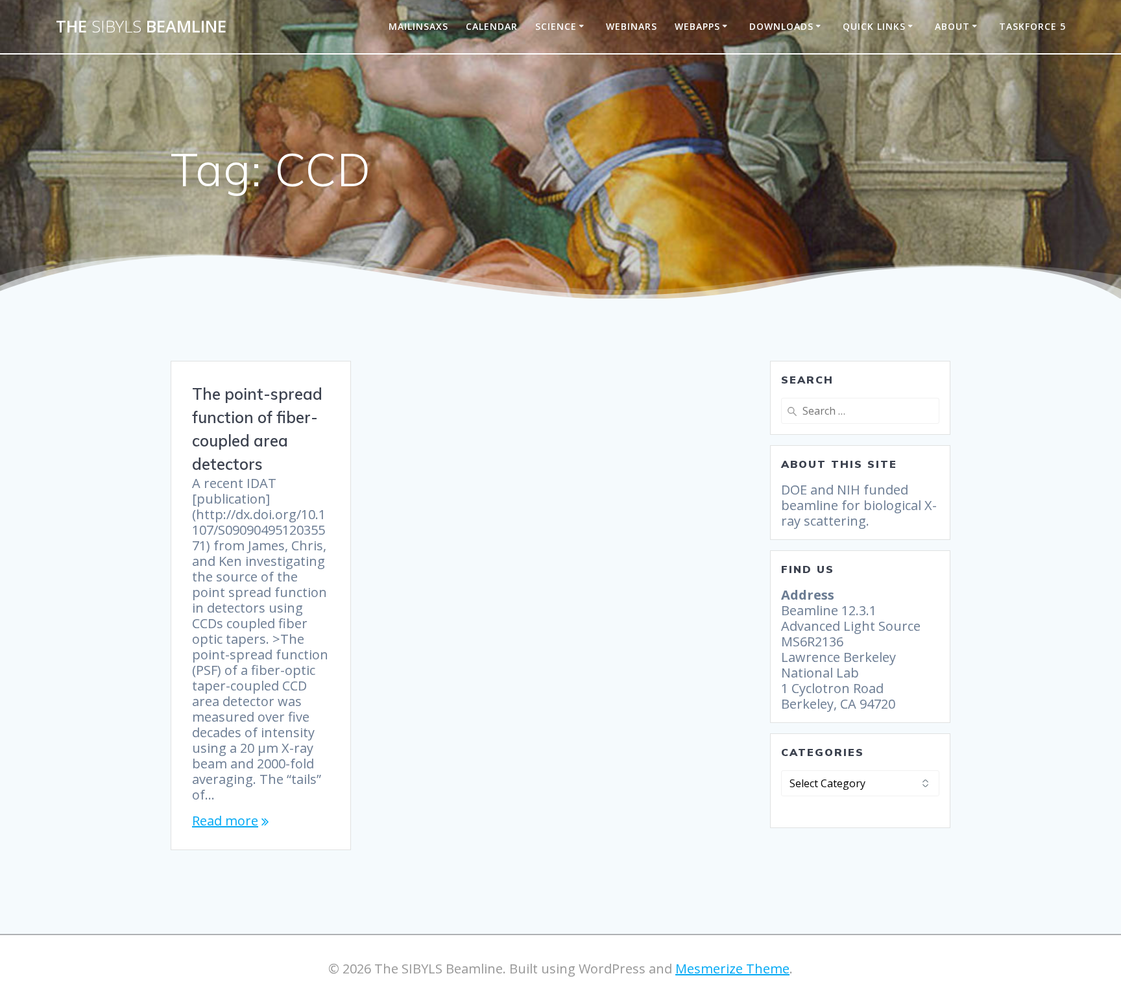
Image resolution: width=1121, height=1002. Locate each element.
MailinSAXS (418, 26)
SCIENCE (556, 26)
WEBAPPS (697, 26)
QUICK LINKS (874, 26)
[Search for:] (860, 411)
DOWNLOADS (781, 26)
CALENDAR (492, 26)
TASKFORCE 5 (1032, 26)
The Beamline (141, 26)
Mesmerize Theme (732, 968)
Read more (225, 821)
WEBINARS (631, 26)
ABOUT (952, 26)
